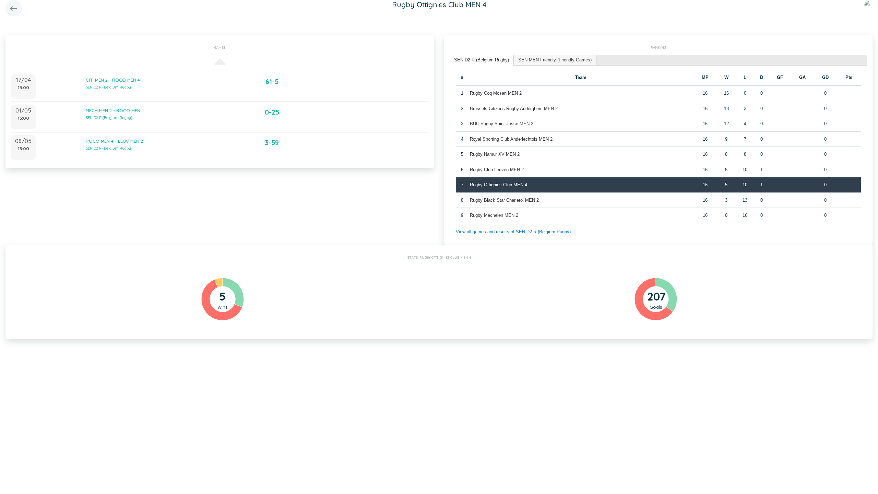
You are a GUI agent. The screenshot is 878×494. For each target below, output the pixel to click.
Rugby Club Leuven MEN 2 (497, 169)
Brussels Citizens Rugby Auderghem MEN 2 (514, 108)
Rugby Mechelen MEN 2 (494, 215)
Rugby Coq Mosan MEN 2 (496, 93)
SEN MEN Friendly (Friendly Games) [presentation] (555, 59)
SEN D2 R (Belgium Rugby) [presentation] (481, 59)
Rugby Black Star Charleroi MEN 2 (504, 200)
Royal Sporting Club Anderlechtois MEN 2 (511, 139)
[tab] (482, 60)
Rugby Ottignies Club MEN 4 (498, 184)
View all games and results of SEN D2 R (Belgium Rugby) (513, 231)
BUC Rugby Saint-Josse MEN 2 (501, 123)
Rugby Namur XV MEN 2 (495, 154)
